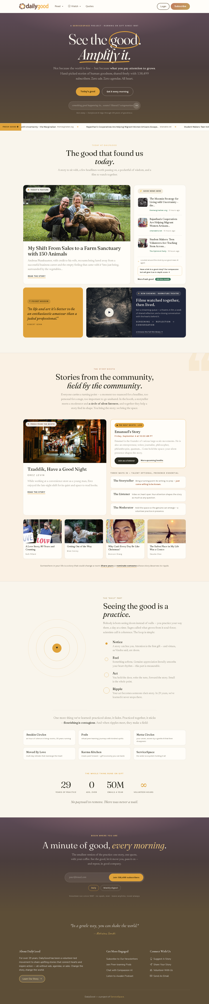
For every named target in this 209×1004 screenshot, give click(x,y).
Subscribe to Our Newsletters (122, 958)
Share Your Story (162, 964)
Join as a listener (126, 461)
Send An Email (161, 976)
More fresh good (153, 279)
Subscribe (180, 6)
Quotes (90, 6)
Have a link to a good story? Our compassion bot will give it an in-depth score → (159, 270)
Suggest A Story (162, 958)
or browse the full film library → (149, 332)
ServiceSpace (117, 996)
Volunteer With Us (163, 970)
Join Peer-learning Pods (118, 964)
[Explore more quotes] (53, 313)
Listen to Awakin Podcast (119, 976)
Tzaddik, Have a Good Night (57, 469)
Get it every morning (118, 91)
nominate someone (127, 565)
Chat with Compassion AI (119, 970)
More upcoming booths (152, 460)
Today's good (87, 91)
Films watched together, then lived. (157, 302)
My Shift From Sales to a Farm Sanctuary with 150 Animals (74, 251)
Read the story (37, 276)
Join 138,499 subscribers (126, 877)
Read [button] (58, 6)
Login (163, 6)
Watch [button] (75, 6)
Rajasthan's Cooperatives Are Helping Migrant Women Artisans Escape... (114, 127)
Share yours (107, 565)
